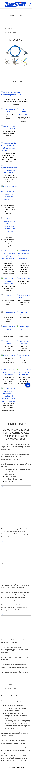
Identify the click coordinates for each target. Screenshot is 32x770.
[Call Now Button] (27, 384)
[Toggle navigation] (2, 4)
